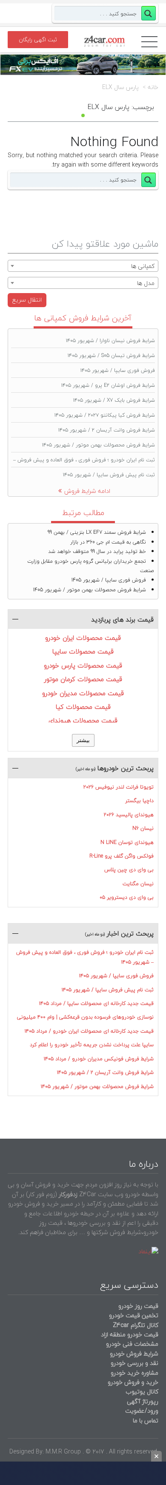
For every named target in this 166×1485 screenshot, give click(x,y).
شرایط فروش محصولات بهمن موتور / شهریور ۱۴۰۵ (98, 444)
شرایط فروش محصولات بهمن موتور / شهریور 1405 (89, 589)
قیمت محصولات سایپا (83, 651)
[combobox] (83, 266)
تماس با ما (145, 1420)
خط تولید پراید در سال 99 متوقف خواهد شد (97, 551)
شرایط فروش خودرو (134, 1353)
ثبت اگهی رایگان (38, 39)
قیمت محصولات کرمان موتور (83, 679)
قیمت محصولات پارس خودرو (83, 665)
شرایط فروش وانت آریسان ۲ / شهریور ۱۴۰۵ (106, 430)
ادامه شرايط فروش (87, 491)
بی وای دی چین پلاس (129, 869)
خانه (153, 87)
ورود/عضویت (141, 1410)
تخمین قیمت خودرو (133, 1315)
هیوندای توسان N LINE (127, 842)
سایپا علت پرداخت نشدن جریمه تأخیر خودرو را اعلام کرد (92, 1044)
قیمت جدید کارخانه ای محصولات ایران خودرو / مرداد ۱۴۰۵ (89, 1031)
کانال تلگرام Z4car (135, 1325)
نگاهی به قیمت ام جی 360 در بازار (108, 542)
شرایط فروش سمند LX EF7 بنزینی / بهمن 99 (97, 532)
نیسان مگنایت (138, 883)
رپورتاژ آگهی (142, 1401)
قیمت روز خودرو (138, 1306)
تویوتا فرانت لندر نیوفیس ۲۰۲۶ (118, 787)
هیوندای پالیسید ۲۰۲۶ (129, 814)
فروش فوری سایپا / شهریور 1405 (109, 580)
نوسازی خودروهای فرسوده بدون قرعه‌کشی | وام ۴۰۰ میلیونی (85, 1017)
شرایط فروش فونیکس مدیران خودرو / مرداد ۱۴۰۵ (99, 1058)
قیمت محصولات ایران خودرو (83, 637)
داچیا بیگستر (139, 800)
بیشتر (83, 740)
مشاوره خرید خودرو (133, 1372)
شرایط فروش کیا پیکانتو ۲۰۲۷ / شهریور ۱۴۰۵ (104, 415)
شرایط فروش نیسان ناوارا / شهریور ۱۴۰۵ (110, 340)
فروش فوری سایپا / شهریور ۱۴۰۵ (117, 370)
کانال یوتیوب (141, 1391)
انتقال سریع (27, 299)
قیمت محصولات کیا (83, 706)
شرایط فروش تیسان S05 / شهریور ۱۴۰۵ (111, 355)
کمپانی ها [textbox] (143, 266)
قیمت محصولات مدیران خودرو (83, 693)
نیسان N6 (143, 828)
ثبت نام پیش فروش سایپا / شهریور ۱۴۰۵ (109, 474)
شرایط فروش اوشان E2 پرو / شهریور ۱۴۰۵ (108, 385)
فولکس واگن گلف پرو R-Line (121, 856)
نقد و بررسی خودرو (134, 1363)
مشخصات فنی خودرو (131, 1343)
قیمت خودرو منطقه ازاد (129, 1334)
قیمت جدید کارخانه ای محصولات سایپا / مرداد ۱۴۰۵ (96, 1003)
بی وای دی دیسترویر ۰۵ (127, 897)
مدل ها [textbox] (146, 283)
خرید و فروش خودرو (132, 1382)
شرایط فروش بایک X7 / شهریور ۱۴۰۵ (114, 400)
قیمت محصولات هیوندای (83, 720)
